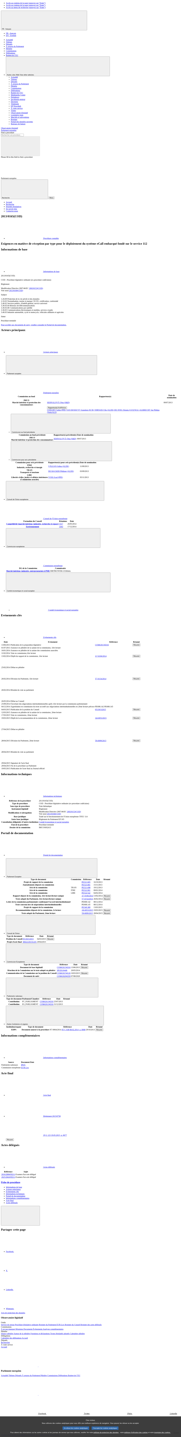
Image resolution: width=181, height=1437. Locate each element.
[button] (38, 1366)
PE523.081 (86, 885)
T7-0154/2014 (100, 679)
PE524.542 (86, 893)
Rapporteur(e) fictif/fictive (57, 408)
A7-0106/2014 (101, 656)
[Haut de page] (20, 1216)
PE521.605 (86, 882)
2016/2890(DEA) (8, 1174)
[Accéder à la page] (113, 676)
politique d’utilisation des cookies (136, 1432)
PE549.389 (86, 907)
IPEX (23, 1065)
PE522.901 (86, 890)
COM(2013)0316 (102, 645)
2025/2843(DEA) (8, 1177)
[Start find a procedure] (20, 146)
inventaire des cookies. (162, 1432)
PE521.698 (86, 887)
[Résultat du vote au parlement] (113, 698)
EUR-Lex (25, 1068)
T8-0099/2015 (100, 741)
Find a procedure (7, 133)
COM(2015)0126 (64, 973)
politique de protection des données (106, 1432)
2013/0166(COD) (16, 290)
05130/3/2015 (100, 709)
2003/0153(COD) (36, 288)
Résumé (136, 645)
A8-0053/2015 (101, 718)
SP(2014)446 (62, 970)
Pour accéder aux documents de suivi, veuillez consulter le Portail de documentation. (33, 325)
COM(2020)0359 (64, 976)
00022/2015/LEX (30, 942)
